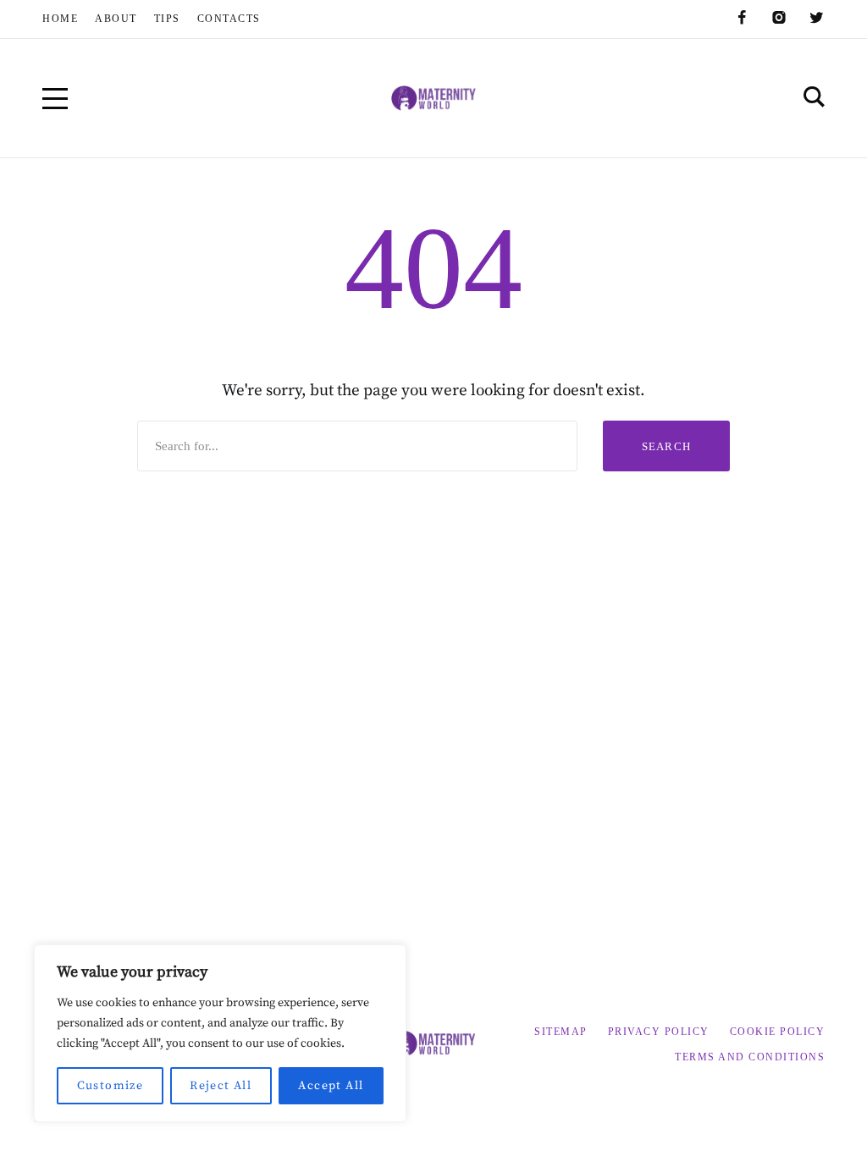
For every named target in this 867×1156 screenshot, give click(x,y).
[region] (220, 1033)
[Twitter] (816, 17)
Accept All (330, 1085)
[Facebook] (741, 17)
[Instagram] (779, 17)
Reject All (220, 1085)
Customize (110, 1085)
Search (667, 446)
